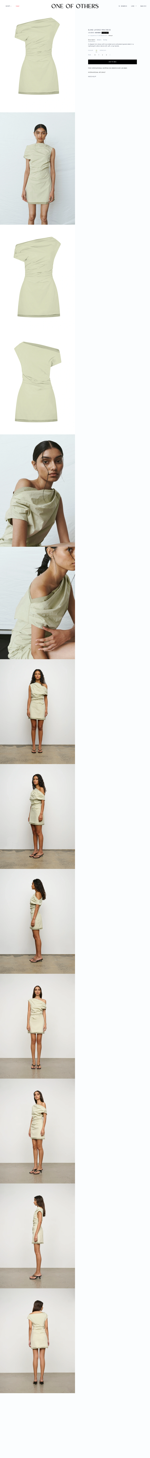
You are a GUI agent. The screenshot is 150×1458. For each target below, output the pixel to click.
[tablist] (97, 40)
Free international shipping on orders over (107, 68)
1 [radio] (98, 55)
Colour (90, 50)
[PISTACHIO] (96, 50)
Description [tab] (91, 40)
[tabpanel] (112, 45)
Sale (17, 6)
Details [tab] (99, 40)
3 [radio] (106, 55)
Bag (143, 6)
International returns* (97, 72)
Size (89, 55)
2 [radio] (102, 55)
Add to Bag (112, 62)
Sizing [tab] (105, 40)
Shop (8, 6)
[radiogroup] (112, 55)
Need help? (92, 76)
